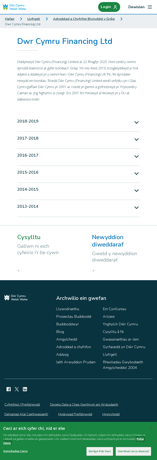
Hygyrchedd (111, 414)
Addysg (62, 354)
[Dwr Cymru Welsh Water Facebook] (9, 389)
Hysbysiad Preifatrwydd (75, 414)
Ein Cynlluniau (114, 308)
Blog (60, 331)
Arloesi (108, 316)
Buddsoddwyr (67, 324)
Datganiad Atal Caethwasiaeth (26, 414)
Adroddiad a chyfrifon (73, 346)
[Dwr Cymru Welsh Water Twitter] (17, 389)
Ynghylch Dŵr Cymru (120, 324)
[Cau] (150, 428)
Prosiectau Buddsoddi (73, 316)
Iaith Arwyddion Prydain (75, 362)
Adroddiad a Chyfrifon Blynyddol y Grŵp (84, 19)
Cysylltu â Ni (113, 331)
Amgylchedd (66, 339)
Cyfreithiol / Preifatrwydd (22, 404)
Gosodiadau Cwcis (15, 451)
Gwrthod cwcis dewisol (133, 451)
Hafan (9, 19)
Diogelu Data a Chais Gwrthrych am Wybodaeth (84, 404)
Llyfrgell (33, 19)
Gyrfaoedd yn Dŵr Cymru (124, 346)
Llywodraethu (67, 308)
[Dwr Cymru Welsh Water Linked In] (25, 389)
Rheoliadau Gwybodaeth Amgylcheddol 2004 (123, 365)
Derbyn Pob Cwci (100, 451)
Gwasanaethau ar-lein (121, 339)
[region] (78, 441)
